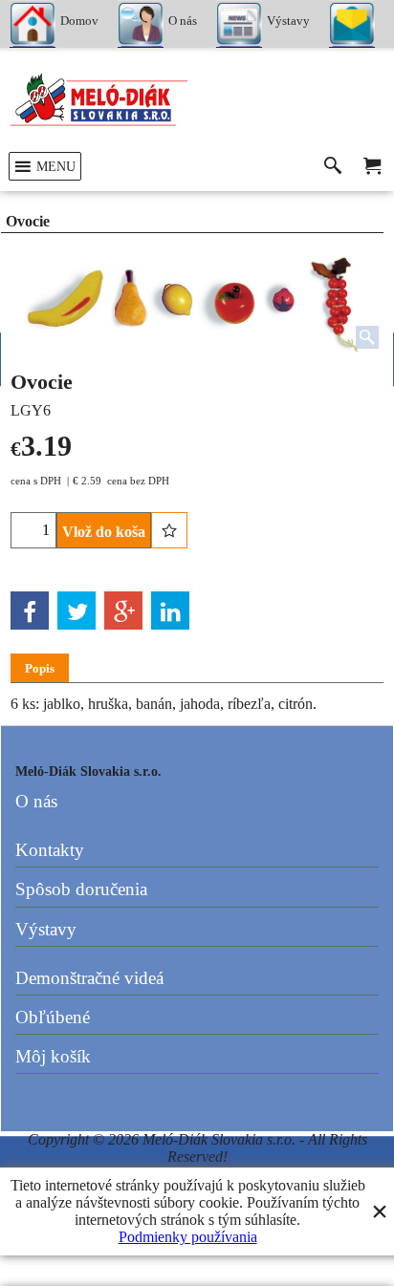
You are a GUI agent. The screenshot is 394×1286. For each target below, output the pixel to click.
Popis (40, 668)
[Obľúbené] (169, 530)
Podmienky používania (188, 1237)
